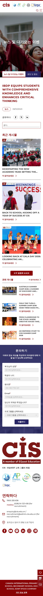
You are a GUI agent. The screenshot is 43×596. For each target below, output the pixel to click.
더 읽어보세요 (8, 176)
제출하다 (21, 422)
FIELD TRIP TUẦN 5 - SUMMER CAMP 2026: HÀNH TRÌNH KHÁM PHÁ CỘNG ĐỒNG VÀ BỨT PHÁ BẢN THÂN (29, 305)
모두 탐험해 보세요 (21, 273)
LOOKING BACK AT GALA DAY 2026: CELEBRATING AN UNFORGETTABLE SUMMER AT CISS (21, 258)
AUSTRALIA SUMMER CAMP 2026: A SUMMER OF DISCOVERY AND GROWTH (29, 289)
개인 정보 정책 (21, 592)
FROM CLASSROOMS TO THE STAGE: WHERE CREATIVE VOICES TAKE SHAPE (29, 319)
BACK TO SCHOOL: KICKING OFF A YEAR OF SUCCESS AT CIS (20, 214)
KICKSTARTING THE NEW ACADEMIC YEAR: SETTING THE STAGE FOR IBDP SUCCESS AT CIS (20, 170)
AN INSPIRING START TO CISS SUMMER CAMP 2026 (29, 333)
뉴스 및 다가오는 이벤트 (14, 74)
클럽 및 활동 (32, 74)
